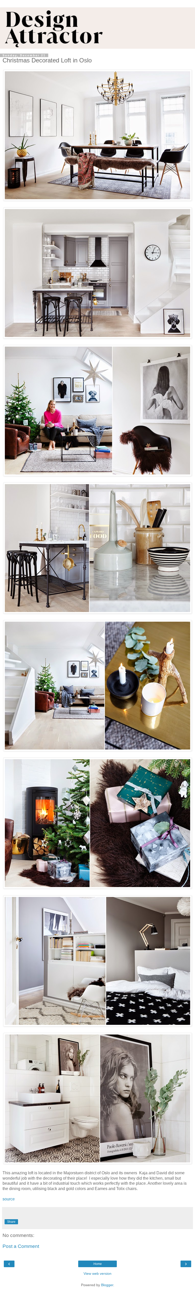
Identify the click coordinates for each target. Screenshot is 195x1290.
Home (97, 1264)
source (9, 1199)
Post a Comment (21, 1246)
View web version (97, 1273)
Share (11, 1222)
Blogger (107, 1285)
